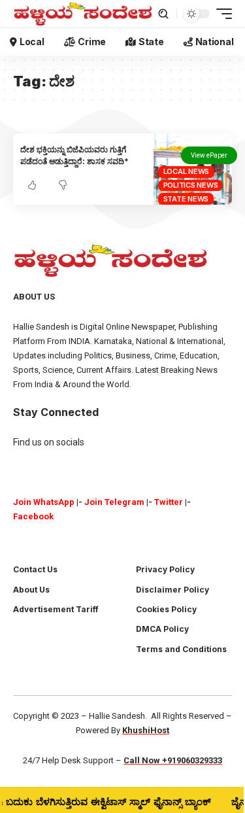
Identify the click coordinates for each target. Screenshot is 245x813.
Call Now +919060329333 (172, 760)
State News (186, 198)
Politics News (190, 185)
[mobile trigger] (221, 14)
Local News (186, 171)
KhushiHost (145, 730)
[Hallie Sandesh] (83, 14)
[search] (163, 13)
